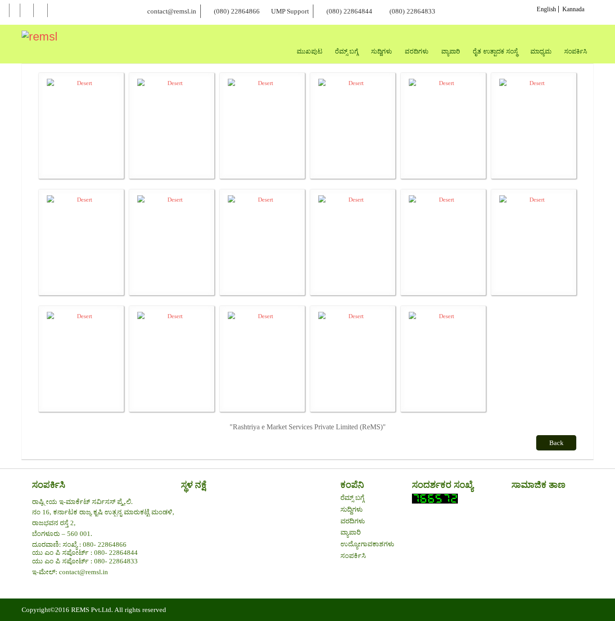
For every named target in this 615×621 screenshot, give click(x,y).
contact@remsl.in (171, 11)
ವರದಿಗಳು (352, 521)
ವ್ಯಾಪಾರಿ (350, 532)
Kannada (573, 9)
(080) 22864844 (349, 11)
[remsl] (40, 36)
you (40, 10)
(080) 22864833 (412, 11)
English (546, 9)
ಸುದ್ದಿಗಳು (351, 509)
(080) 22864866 (237, 11)
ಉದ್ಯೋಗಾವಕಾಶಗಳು (367, 544)
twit (27, 10)
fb (14, 10)
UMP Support (290, 11)
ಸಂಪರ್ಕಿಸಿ (353, 555)
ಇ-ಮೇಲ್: (45, 572)
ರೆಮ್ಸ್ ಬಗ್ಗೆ (352, 497)
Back (556, 442)
